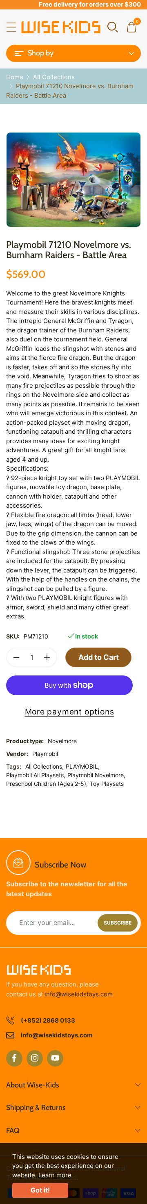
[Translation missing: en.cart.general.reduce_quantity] (16, 657)
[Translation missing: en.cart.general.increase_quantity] (47, 657)
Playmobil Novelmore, (96, 774)
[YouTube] (55, 1058)
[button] (112, 26)
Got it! (40, 1190)
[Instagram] (35, 1058)
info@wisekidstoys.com (79, 994)
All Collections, (44, 766)
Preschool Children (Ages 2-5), (47, 783)
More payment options (69, 711)
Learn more (54, 1175)
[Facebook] (14, 1058)
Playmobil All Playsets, (35, 774)
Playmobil (45, 753)
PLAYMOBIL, (83, 766)
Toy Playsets (107, 783)
